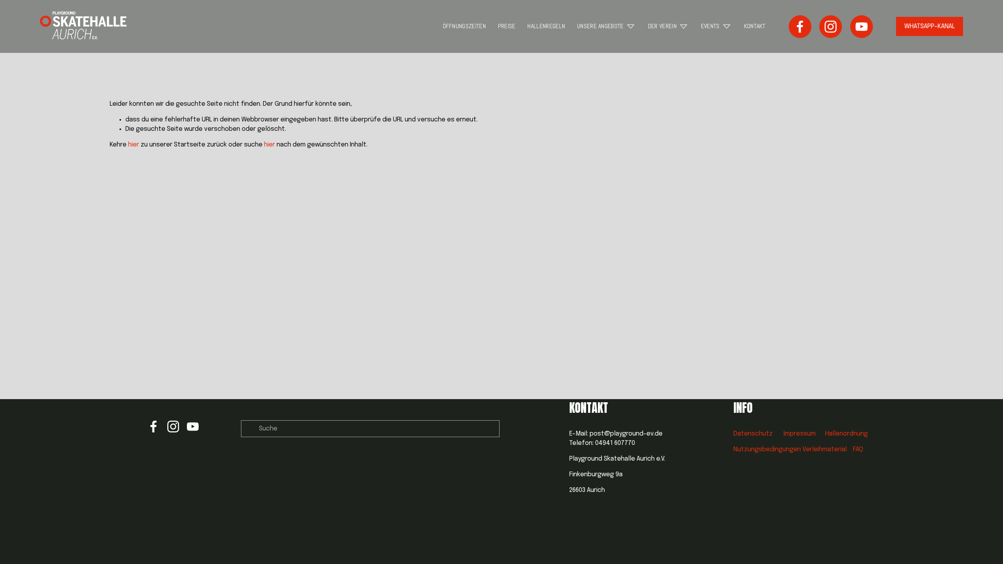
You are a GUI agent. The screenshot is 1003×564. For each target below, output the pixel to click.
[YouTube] (861, 26)
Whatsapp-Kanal (929, 26)
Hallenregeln (546, 26)
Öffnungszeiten (464, 26)
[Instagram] (830, 26)
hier (133, 144)
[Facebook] (800, 26)
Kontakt (755, 26)
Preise (507, 26)
